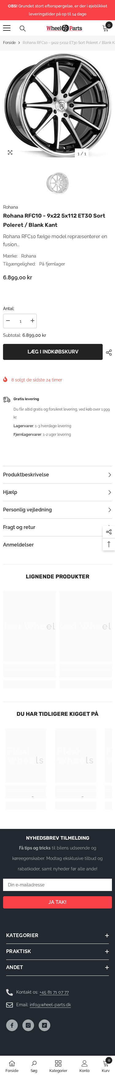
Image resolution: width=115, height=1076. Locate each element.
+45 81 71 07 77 (54, 992)
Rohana (10, 207)
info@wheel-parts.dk (50, 1004)
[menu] (6, 28)
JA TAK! (57, 902)
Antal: (8, 308)
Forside (9, 43)
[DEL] (107, 352)
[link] (29, 674)
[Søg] (22, 28)
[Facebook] (12, 1025)
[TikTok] (44, 1025)
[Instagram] (28, 1025)
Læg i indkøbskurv (53, 352)
